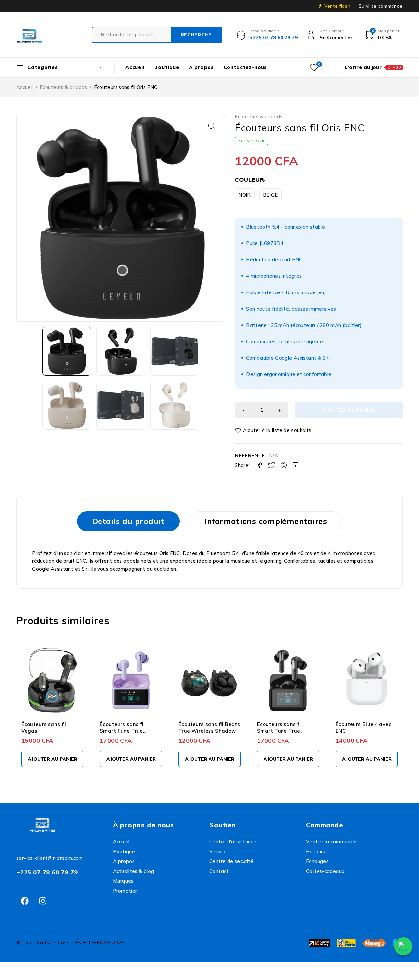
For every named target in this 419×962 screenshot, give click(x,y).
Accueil (24, 87)
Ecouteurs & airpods (63, 87)
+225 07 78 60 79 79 (47, 872)
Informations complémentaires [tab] (266, 521)
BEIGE (270, 195)
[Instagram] (42, 901)
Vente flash (337, 6)
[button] (212, 126)
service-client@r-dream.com (49, 858)
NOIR (244, 195)
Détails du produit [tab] (128, 521)
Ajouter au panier (348, 410)
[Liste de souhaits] (274, 430)
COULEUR (249, 179)
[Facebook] (24, 901)
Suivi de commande (381, 6)
